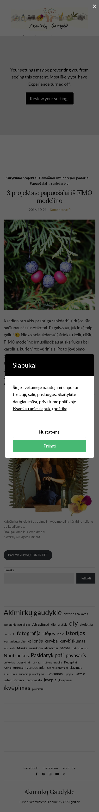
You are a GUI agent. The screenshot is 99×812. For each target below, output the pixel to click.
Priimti (49, 445)
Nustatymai (50, 432)
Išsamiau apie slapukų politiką (40, 408)
